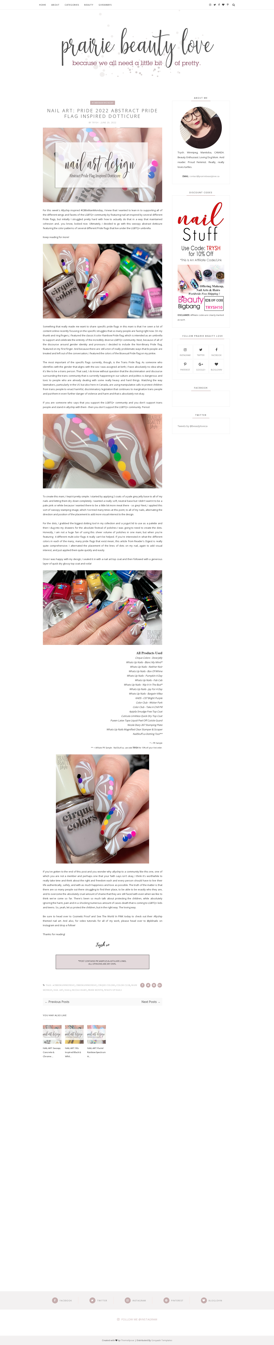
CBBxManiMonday (86, 985)
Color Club (123, 985)
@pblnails (152, 920)
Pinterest (185, 369)
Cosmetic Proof (82, 916)
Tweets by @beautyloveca (192, 426)
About (55, 5)
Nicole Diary (79, 990)
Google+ (200, 369)
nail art (58, 990)
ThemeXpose (127, 1340)
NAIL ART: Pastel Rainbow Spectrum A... (96, 1052)
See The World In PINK (110, 916)
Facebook (216, 355)
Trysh (95, 122)
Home (42, 5)
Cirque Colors (106, 985)
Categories (72, 5)
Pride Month (95, 990)
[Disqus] (102, 1124)
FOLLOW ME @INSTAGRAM (139, 1319)
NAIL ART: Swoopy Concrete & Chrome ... (52, 1052)
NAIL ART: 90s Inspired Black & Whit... (73, 1052)
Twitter (200, 355)
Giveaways (105, 5)
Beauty (88, 5)
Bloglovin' (216, 369)
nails (67, 990)
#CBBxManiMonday (103, 102)
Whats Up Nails (113, 990)
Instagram (185, 355)
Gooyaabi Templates (161, 1340)
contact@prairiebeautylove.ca (204, 176)
